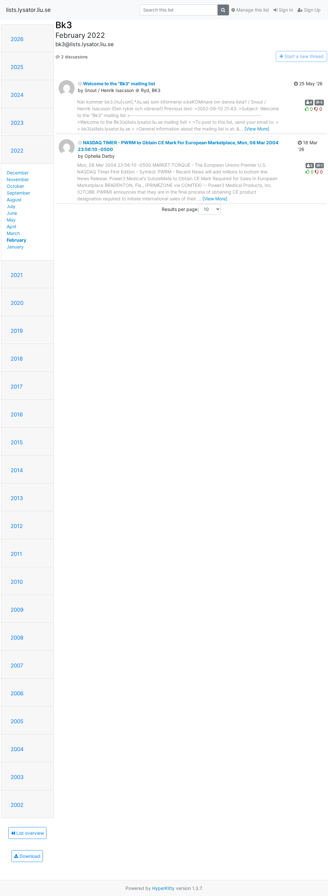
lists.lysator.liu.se (28, 9)
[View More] (256, 128)
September (18, 193)
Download (29, 856)
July (11, 206)
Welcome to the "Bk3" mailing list (118, 83)
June (12, 213)
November (18, 179)
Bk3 (63, 25)
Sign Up (312, 10)
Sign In (285, 10)
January (15, 246)
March (13, 233)
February (16, 240)
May (11, 219)
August (14, 199)
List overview (29, 833)
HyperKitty (163, 888)
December (18, 172)
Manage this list (252, 10)
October (15, 186)
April (11, 226)
